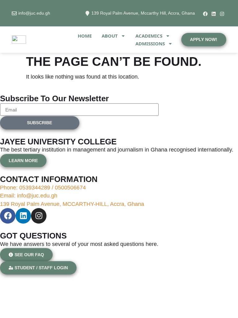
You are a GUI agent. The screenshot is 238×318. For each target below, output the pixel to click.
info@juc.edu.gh (34, 13)
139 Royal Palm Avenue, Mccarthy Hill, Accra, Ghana (143, 13)
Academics (148, 36)
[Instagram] (222, 14)
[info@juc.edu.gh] (14, 13)
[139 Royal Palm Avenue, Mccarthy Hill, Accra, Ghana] (87, 13)
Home (85, 36)
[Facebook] (205, 14)
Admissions (150, 43)
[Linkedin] (213, 14)
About (110, 36)
